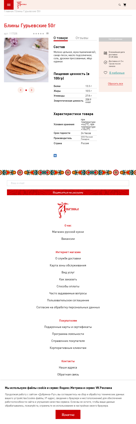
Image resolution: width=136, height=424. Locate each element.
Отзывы (82, 37)
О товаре (61, 37)
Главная (8, 11)
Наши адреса (68, 367)
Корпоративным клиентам (68, 348)
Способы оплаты (68, 286)
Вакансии (68, 238)
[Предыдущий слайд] (21, 90)
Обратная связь (68, 374)
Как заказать (68, 279)
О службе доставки (68, 258)
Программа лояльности (68, 334)
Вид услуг (68, 272)
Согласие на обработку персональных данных (68, 307)
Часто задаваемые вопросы (68, 293)
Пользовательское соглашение (68, 300)
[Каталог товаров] (9, 5)
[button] (26, 90)
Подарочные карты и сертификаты (68, 327)
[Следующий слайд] (32, 90)
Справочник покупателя (68, 341)
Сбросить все (115, 83)
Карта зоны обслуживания (68, 265)
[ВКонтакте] (55, 156)
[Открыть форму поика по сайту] (119, 5)
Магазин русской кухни (68, 231)
